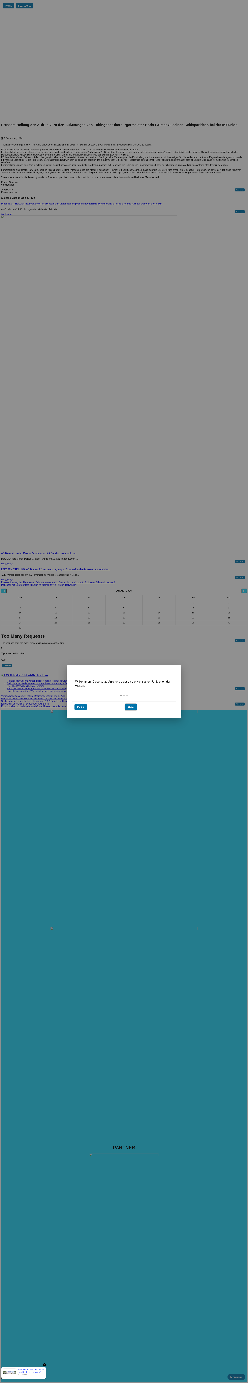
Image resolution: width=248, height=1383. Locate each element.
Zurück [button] (80, 707)
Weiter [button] (131, 707)
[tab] (121, 695)
